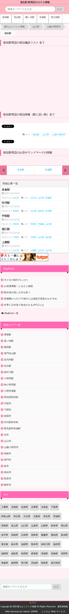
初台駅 (17, 17)
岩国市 (16, 211)
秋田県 (24, 553)
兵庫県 (34, 507)
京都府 (14, 507)
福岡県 (4, 553)
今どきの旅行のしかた (16, 279)
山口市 (16, 198)
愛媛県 (44, 535)
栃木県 (14, 544)
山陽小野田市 (59, 135)
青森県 (4, 563)
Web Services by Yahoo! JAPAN (21, 611)
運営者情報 (62, 606)
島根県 (14, 535)
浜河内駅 (9, 359)
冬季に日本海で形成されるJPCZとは (24, 304)
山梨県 (44, 525)
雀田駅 (7, 347)
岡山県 (64, 525)
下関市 (16, 237)
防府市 (7, 478)
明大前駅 (55, 17)
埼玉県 (16, 516)
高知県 (34, 563)
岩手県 (4, 535)
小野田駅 (9, 378)
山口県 (46, 135)
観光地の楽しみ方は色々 (17, 292)
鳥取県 (44, 563)
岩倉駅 (48, 198)
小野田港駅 (10, 390)
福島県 (14, 553)
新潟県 (64, 535)
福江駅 (48, 237)
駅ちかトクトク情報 (26, 606)
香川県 (24, 563)
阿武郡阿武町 (11, 397)
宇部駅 (41, 224)
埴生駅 (36, 135)
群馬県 (34, 553)
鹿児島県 (55, 563)
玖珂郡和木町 (11, 422)
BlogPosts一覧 (11, 313)
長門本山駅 (10, 353)
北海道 (44, 507)
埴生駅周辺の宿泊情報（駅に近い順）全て (29, 114)
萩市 (6, 466)
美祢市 (7, 472)
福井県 (56, 544)
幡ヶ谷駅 (30, 17)
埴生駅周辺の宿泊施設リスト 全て (24, 42)
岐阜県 (54, 525)
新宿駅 (5, 17)
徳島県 (34, 535)
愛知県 (54, 535)
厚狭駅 (7, 334)
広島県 (24, 535)
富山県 (14, 525)
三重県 (4, 507)
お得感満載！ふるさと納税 (18, 286)
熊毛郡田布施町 (12, 428)
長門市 (7, 459)
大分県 (26, 516)
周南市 (7, 453)
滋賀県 (24, 544)
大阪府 (36, 516)
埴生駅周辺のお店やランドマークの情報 (27, 152)
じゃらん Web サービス (53, 611)
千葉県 (54, 507)
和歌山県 (5, 516)
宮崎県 (4, 525)
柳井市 (7, 484)
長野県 (64, 553)
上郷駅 (33, 250)
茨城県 (44, 553)
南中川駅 (9, 372)
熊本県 (34, 544)
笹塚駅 (42, 17)
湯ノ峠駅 (9, 340)
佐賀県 (24, 507)
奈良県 (46, 516)
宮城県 (56, 516)
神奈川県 (45, 544)
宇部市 (16, 224)
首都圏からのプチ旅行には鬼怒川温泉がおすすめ (30, 298)
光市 (6, 434)
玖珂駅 (48, 211)
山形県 (34, 525)
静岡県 (14, 563)
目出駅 (7, 365)
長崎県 (54, 553)
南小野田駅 (10, 384)
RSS (33, 603)
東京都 (4, 544)
